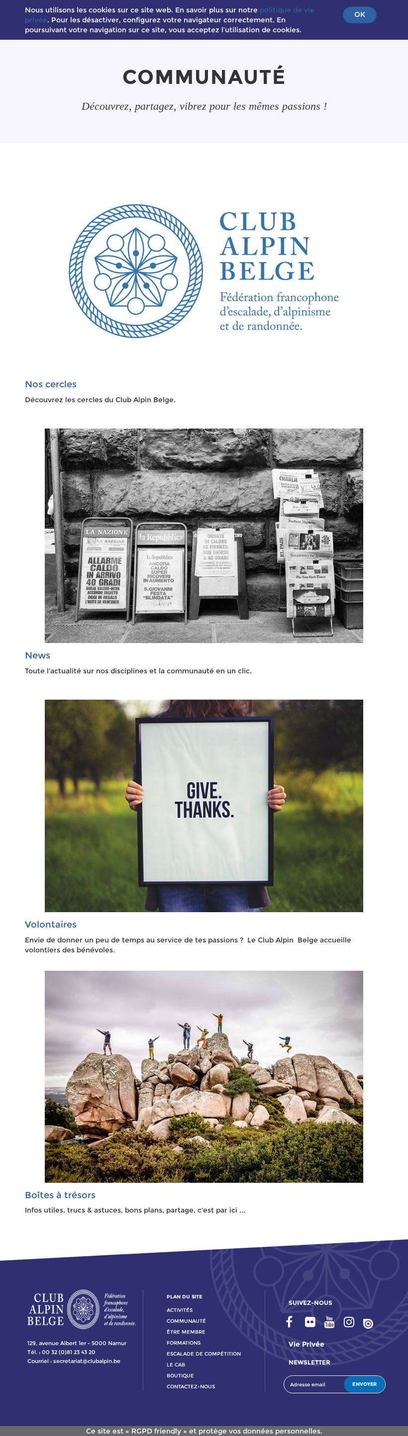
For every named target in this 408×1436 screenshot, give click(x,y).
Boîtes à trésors (60, 1195)
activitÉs (180, 1310)
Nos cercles (51, 384)
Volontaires (51, 924)
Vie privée (306, 1344)
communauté (186, 1321)
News (37, 655)
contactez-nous (191, 1386)
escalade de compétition (204, 1354)
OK (359, 14)
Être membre (186, 1332)
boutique (180, 1375)
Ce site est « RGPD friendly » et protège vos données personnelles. (204, 1431)
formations (184, 1343)
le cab (176, 1365)
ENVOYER (364, 1384)
